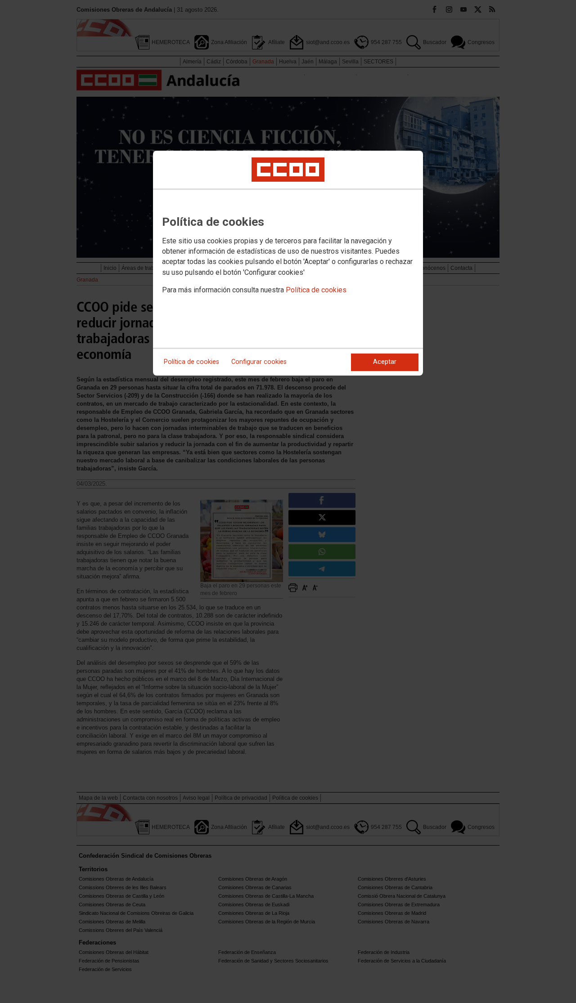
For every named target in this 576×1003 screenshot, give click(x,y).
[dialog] (288, 263)
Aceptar (384, 362)
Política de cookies (316, 290)
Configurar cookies (259, 362)
